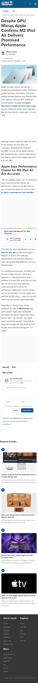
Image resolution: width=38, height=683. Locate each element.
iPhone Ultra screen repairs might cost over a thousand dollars (17, 556)
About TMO (7, 641)
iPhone (22, 634)
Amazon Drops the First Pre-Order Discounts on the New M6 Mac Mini (18, 475)
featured (6, 367)
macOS (5, 668)
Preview (15, 410)
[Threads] (30, 239)
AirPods (23, 641)
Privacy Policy (8, 644)
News (22, 623)
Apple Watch (7, 658)
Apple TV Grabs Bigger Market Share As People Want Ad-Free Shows (18, 596)
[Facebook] (35, 239)
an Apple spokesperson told (17, 192)
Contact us (7, 637)
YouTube (6, 630)
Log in (21, 383)
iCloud (5, 671)
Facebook (6, 627)
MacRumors (24, 308)
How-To (23, 627)
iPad (13, 11)
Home (6, 11)
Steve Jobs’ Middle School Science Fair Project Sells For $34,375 (18, 516)
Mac (21, 630)
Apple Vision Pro (9, 654)
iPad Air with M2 (8, 252)
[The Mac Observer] (7, 4)
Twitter (5, 623)
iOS (4, 664)
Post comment (27, 410)
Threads (6, 634)
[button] (30, 4)
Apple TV (6, 661)
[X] (26, 239)
